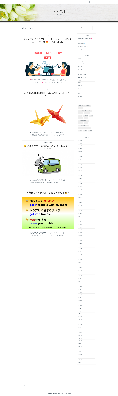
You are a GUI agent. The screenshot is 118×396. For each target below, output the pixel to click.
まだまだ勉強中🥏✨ (82, 43)
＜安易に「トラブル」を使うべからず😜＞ (48, 192)
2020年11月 (80, 286)
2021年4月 (80, 273)
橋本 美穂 (59, 12)
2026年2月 (80, 151)
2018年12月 (80, 343)
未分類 (46, 142)
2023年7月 (80, 200)
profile (31, 1)
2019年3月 (80, 335)
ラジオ (47, 35)
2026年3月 (80, 148)
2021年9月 (80, 259)
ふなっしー (81, 113)
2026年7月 (80, 140)
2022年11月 (80, 221)
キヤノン (80, 115)
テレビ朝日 (86, 115)
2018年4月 (80, 362)
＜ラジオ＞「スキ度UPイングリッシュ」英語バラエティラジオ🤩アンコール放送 (48, 40)
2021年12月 (80, 251)
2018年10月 (80, 349)
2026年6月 (80, 143)
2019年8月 (80, 321)
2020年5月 (80, 300)
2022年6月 (80, 235)
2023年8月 (80, 197)
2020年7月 (80, 294)
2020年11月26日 (48, 98)
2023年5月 (80, 205)
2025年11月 (80, 159)
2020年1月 (80, 311)
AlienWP (69, 393)
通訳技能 (79, 96)
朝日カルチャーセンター (83, 120)
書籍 (79, 82)
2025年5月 (80, 170)
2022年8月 (80, 229)
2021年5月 (80, 270)
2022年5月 (80, 237)
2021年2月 (80, 278)
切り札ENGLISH (48, 189)
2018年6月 (80, 357)
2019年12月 (80, 313)
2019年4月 (80, 332)
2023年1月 (80, 216)
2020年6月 (80, 297)
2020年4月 (80, 302)
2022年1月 (80, 248)
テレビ (79, 66)
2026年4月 (80, 145)
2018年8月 (80, 351)
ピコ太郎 (91, 115)
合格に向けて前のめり (82, 40)
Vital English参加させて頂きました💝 (85, 38)
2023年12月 (80, 186)
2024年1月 (80, 183)
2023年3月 (80, 210)
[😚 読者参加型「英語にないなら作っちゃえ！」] (48, 175)
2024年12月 (80, 178)
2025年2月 (80, 175)
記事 (48, 89)
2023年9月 (80, 194)
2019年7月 (80, 324)
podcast (79, 58)
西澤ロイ (80, 130)
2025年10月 (80, 162)
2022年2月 (80, 246)
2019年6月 (80, 327)
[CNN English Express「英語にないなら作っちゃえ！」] (48, 129)
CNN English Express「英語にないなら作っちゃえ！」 (48, 94)
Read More (59, 82)
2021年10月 (80, 256)
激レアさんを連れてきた (83, 125)
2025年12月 (80, 156)
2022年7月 (80, 232)
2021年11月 (80, 254)
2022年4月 (80, 240)
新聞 (79, 80)
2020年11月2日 (48, 194)
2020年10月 (80, 289)
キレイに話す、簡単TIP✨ (83, 46)
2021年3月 (80, 275)
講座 (79, 90)
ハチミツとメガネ (81, 49)
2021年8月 (80, 262)
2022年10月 (80, 224)
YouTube (79, 61)
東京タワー (81, 123)
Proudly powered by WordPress (53, 393)
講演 (79, 93)
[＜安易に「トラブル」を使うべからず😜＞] (48, 229)
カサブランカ (87, 113)
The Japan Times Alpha (85, 110)
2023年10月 (80, 191)
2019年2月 (80, 338)
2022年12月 (80, 219)
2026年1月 (80, 154)
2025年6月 (80, 167)
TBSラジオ (81, 108)
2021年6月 (80, 267)
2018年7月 (80, 354)
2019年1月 (80, 340)
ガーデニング (80, 63)
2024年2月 (80, 181)
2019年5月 (80, 330)
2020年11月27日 (48, 44)
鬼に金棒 (90, 130)
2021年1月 (80, 281)
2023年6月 (80, 202)
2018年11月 (80, 346)
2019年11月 (80, 316)
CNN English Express (84, 105)
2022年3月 (80, 243)
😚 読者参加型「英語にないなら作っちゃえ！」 (48, 145)
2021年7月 (80, 265)
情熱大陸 (86, 118)
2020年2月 (80, 308)
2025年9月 (80, 164)
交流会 (79, 72)
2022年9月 (80, 227)
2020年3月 (80, 305)
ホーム (26, 1)
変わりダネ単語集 (81, 77)
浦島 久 (86, 123)
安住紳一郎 (81, 118)
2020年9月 (80, 292)
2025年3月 (80, 172)
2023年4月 (80, 208)
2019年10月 (80, 319)
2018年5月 (80, 359)
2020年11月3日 (48, 148)
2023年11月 (80, 189)
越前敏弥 (85, 130)
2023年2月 (80, 213)
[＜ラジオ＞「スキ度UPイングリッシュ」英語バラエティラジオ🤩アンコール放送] (48, 76)
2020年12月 (80, 284)
